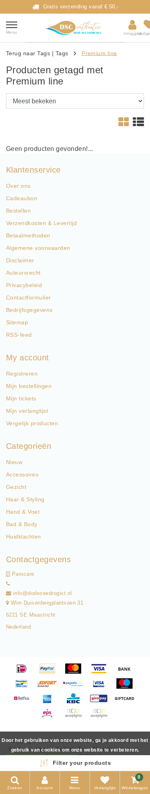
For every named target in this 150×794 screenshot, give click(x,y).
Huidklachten (23, 536)
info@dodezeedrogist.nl (42, 593)
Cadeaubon (21, 198)
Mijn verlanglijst (27, 411)
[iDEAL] (24, 672)
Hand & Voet (23, 512)
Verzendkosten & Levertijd (41, 223)
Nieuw (14, 462)
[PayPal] (50, 672)
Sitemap (17, 322)
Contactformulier (28, 297)
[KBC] (76, 702)
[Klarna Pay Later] (101, 717)
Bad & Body (22, 524)
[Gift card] (126, 702)
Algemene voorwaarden (38, 248)
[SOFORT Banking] (50, 687)
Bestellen (18, 210)
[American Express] (50, 702)
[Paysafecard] (76, 687)
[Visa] (101, 672)
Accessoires (22, 474)
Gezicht (16, 487)
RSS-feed (19, 335)
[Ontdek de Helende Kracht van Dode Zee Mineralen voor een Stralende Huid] (75, 28)
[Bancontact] (24, 687)
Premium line (99, 53)
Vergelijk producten (32, 423)
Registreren (22, 373)
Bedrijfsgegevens (29, 310)
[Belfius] (24, 702)
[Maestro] (126, 687)
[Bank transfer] (126, 672)
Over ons (18, 186)
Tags (62, 53)
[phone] (8, 584)
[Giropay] (101, 702)
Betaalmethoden (28, 235)
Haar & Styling (25, 499)
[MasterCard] (76, 672)
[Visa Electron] (101, 687)
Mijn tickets (21, 398)
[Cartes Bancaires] (76, 717)
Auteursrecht (23, 272)
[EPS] (50, 717)
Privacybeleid (24, 285)
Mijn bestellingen (29, 386)
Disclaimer (20, 260)
